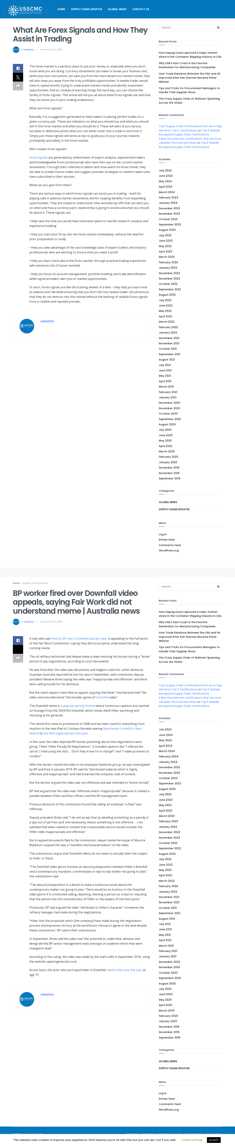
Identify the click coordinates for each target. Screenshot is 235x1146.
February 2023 (168, 262)
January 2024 (168, 203)
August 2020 (167, 424)
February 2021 (168, 392)
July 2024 (165, 170)
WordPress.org (169, 550)
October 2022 (168, 284)
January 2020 (168, 462)
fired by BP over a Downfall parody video (79, 638)
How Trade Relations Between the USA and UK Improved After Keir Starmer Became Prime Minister (189, 78)
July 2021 (165, 365)
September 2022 (170, 289)
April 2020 (165, 446)
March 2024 (167, 192)
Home (61, 9)
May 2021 (165, 376)
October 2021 (168, 349)
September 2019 (169, 478)
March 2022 (167, 322)
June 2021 (165, 370)
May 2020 (165, 440)
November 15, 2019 (51, 49)
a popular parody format (78, 706)
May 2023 (165, 246)
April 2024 (165, 187)
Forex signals (38, 157)
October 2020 (168, 413)
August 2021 (167, 359)
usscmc (29, 49)
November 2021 (169, 343)
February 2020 (168, 457)
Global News (117, 9)
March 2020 (167, 451)
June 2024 (166, 176)
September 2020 (170, 419)
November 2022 (169, 278)
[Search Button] (218, 27)
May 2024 (165, 181)
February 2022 (168, 327)
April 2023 (165, 251)
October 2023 (168, 219)
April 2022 (165, 316)
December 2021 (169, 338)
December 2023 (169, 208)
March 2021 (166, 386)
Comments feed (170, 545)
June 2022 (166, 305)
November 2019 (169, 473)
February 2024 (168, 197)
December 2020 (169, 403)
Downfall (102, 697)
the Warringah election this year (66, 733)
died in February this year (125, 970)
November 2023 (169, 214)
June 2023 (166, 241)
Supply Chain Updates (86, 9)
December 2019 (169, 467)
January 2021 (167, 397)
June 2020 (166, 435)
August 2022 (167, 295)
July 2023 (165, 235)
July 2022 (165, 300)
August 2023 (167, 230)
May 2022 (165, 311)
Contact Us (140, 9)
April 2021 (165, 381)
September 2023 (170, 224)
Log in (163, 534)
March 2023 (167, 257)
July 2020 (165, 430)
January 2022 (168, 332)
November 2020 (169, 408)
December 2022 (169, 273)
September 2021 (169, 354)
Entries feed (167, 539)
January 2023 (168, 268)
